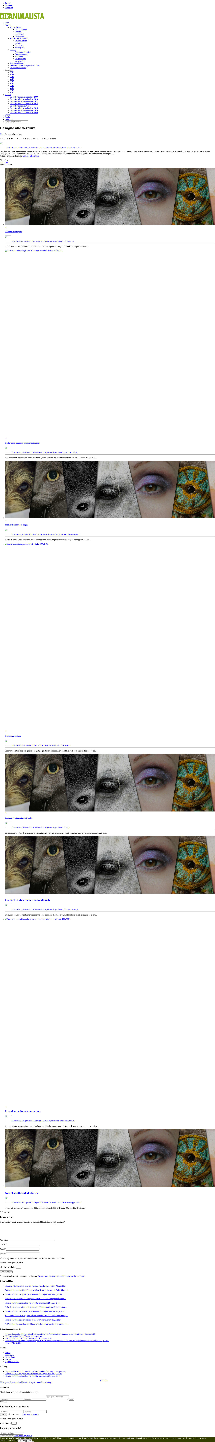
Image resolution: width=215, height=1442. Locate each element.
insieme (67, 1203)
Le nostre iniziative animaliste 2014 (24, 108)
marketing (104, 1380)
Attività (8, 95)
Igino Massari (68, 534)
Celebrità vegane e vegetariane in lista (25, 65)
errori (67, 1121)
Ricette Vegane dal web (47, 147)
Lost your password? (30, 1414)
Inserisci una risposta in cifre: (11, 1263)
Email (2, 1249)
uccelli (72, 452)
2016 (12, 83)
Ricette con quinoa (13, 736)
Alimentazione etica (22, 52)
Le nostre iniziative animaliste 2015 (24, 110)
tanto (74, 147)
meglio (75, 534)
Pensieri (18, 32)
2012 (12, 74)
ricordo (69, 147)
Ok (20, 1441)
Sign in (3, 1414)
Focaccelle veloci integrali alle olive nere (21, 1193)
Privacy (8, 1353)
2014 (12, 79)
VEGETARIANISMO (19, 38)
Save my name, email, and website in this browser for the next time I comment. (33, 1258)
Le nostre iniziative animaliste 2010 (24, 99)
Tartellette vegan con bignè (16, 525)
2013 (12, 77)
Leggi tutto (27, 1441)
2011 (12, 72)
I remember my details (23, 1436)
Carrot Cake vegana (13, 232)
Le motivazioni (21, 29)
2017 (12, 86)
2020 (12, 92)
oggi (69, 909)
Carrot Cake (68, 241)
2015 (12, 81)
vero (70, 1121)
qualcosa (63, 147)
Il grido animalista (12, 1362)
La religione (19, 61)
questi (74, 909)
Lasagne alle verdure (31, 156)
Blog (7, 23)
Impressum (9, 1355)
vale (78, 147)
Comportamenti (21, 54)
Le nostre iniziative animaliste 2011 (24, 101)
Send (71, 1399)
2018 (12, 88)
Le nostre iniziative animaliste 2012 (24, 104)
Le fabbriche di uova (18, 68)
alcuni (62, 1121)
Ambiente (19, 56)
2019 (12, 90)
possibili (67, 452)
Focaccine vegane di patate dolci (18, 818)
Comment (4, 1240)
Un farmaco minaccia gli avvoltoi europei (22, 443)
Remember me (16, 1414)
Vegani (7, 25)
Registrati (8, 119)
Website (3, 1254)
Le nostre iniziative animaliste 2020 (24, 113)
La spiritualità (20, 59)
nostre (66, 745)
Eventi (7, 115)
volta (77, 1203)
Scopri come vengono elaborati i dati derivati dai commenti (61, 1276)
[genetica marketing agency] (114, 1381)
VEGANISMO (16, 27)
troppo (72, 1203)
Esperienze (19, 34)
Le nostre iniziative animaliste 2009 (24, 97)
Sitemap (8, 1359)
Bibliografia (19, 36)
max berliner (10, 1357)
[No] (33, 1441)
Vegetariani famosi (17, 63)
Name (2, 1244)
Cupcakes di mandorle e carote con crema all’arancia (27, 900)
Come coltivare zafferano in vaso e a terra (22, 1111)
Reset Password (7, 1436)
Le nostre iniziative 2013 (19, 106)
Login (7, 117)
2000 (57, 147)
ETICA (13, 50)
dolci (65, 827)
